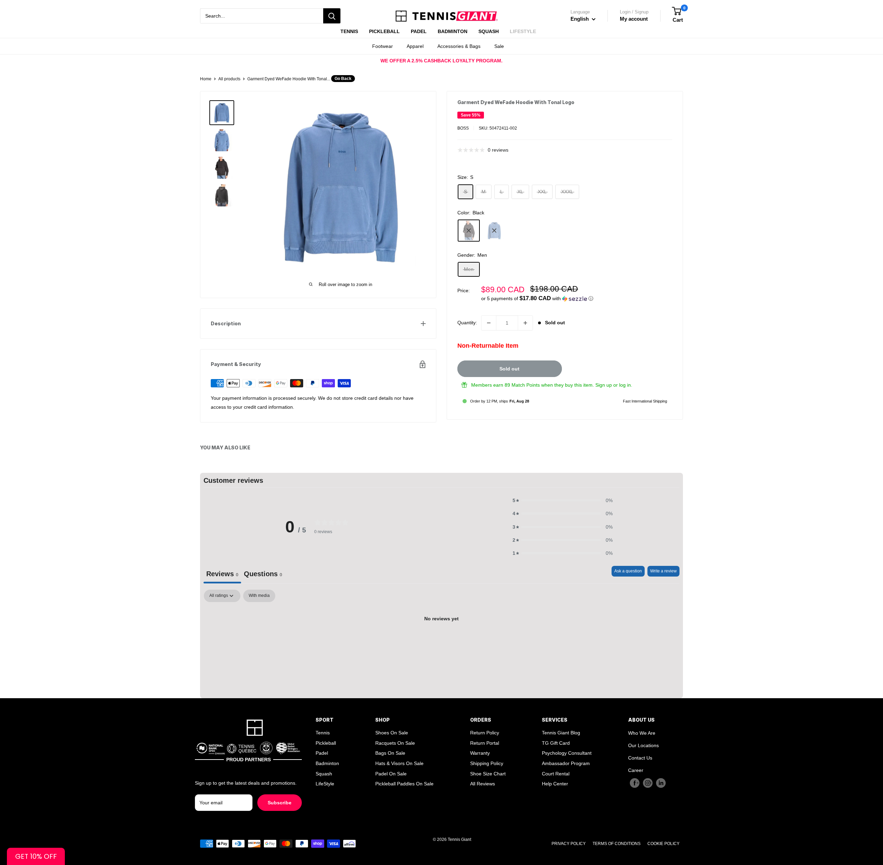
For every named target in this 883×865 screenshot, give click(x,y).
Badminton (327, 763)
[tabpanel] (441, 642)
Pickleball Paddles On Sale (404, 783)
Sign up (603, 385)
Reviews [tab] (222, 574)
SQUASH (488, 31)
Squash (324, 773)
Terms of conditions (617, 843)
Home (205, 79)
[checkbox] (259, 596)
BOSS (463, 128)
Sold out (509, 369)
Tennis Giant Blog (561, 732)
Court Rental (555, 773)
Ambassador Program (566, 763)
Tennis (323, 732)
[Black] (469, 231)
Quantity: (467, 322)
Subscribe (279, 802)
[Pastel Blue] (494, 231)
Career (635, 770)
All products (229, 79)
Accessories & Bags (458, 46)
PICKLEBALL (384, 31)
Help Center (555, 783)
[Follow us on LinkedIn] (661, 783)
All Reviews (482, 783)
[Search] (331, 15)
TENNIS (349, 31)
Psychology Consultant (567, 753)
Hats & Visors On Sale (399, 763)
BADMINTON (452, 31)
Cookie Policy (663, 843)
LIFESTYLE (523, 31)
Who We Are (641, 733)
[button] (576, 298)
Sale (499, 46)
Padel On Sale (391, 773)
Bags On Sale (390, 753)
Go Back (343, 78)
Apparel (415, 46)
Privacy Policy (569, 843)
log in (625, 385)
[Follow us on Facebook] (634, 783)
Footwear (382, 46)
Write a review (663, 571)
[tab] (263, 574)
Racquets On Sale (395, 743)
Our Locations (643, 745)
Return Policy (484, 732)
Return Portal (484, 743)
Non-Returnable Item (487, 345)
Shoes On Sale (391, 732)
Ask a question (628, 571)
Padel (322, 753)
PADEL (419, 31)
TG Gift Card (556, 743)
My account (634, 19)
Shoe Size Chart (488, 773)
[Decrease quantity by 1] (489, 323)
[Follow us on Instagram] (648, 783)
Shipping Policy (486, 763)
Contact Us (640, 758)
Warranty (480, 753)
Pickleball (326, 743)
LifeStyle (325, 783)
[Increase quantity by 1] (525, 323)
